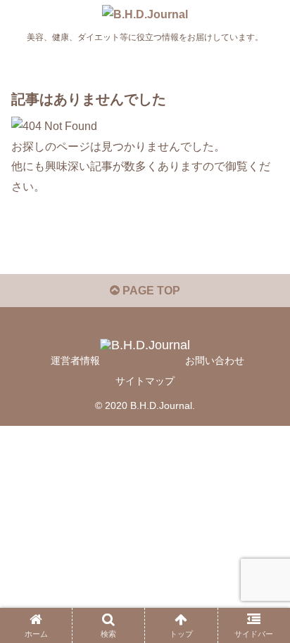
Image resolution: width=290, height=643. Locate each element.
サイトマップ (145, 381)
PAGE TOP (150, 291)
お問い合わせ (214, 360)
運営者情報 (75, 360)
